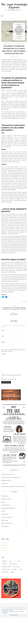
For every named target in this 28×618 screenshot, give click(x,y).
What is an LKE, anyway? (6, 523)
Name (3, 330)
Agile (10, 561)
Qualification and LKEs (6, 480)
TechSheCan (5, 572)
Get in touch (4, 550)
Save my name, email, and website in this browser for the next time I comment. (13, 350)
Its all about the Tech (19, 43)
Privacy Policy (4, 542)
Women (12, 572)
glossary (23, 59)
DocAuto (3, 502)
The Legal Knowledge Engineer (14, 6)
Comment (3, 354)
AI (14, 561)
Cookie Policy (4, 612)
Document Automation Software (8, 92)
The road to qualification (6, 517)
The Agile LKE (4, 483)
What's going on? (5, 526)
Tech (20, 569)
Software (14, 569)
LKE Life (3, 511)
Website (3, 342)
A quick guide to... (8, 43)
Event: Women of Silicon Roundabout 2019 (10, 477)
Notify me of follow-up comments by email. (11, 375)
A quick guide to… (5, 496)
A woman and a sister (6, 499)
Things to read (4, 520)
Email (2, 336)
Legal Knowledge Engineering (8, 508)
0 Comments (24, 301)
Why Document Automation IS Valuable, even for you (13, 486)
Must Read (16, 566)
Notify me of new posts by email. (8, 379)
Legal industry (13, 563)
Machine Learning (6, 566)
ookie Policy (4, 545)
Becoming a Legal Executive (7, 474)
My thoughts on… (5, 514)
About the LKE (4, 547)
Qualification (5, 569)
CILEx (19, 561)
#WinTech (4, 561)
